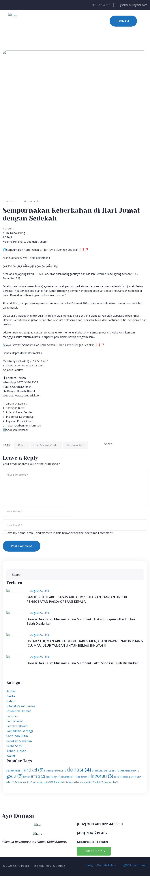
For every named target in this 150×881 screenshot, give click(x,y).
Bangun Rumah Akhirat (101, 865)
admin (9, 201)
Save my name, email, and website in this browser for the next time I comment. (59, 533)
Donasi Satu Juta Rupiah (104, 770)
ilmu (26, 777)
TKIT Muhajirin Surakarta (64, 782)
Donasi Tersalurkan (128, 770)
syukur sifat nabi (42, 782)
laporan (102, 776)
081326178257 (101, 5)
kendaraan (83, 777)
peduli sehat (121, 777)
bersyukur (59, 770)
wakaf (99, 782)
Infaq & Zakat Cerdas (46, 445)
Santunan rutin (23, 782)
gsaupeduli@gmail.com (133, 5)
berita (48, 770)
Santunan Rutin (76, 445)
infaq (38, 776)
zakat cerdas (111, 782)
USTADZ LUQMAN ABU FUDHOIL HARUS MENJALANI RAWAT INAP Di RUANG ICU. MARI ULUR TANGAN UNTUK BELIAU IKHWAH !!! (85, 643)
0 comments (31, 201)
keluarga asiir (68, 777)
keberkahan (53, 777)
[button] (94, 851)
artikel (33, 770)
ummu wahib (86, 782)
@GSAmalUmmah (135, 865)
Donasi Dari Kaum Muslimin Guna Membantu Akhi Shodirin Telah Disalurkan (82, 663)
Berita (21, 445)
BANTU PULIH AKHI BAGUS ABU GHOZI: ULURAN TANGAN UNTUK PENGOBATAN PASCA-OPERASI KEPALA (77, 599)
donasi (79, 769)
